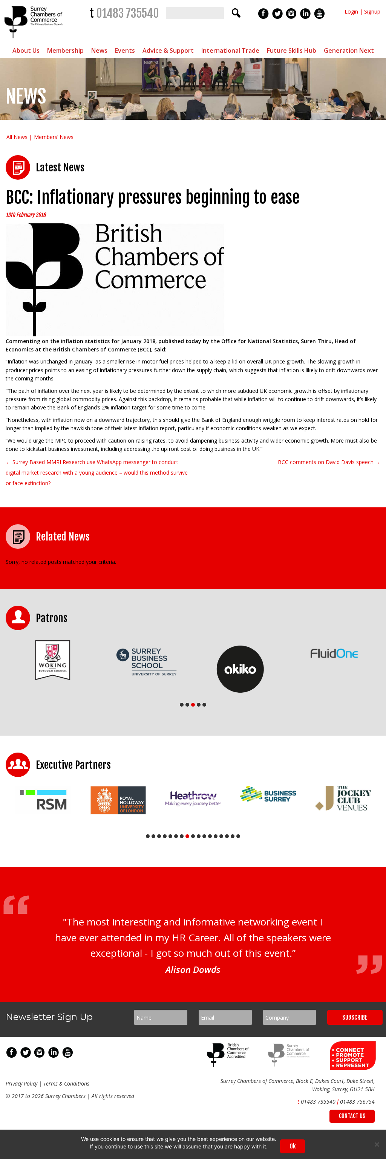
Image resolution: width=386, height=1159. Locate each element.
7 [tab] (182, 836)
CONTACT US (352, 1116)
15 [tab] (227, 836)
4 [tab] (199, 705)
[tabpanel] (53, 660)
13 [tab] (216, 836)
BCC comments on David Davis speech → (329, 462)
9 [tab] (193, 836)
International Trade (230, 50)
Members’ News (54, 136)
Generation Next (349, 50)
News (99, 50)
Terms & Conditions (66, 1083)
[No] (376, 1144)
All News (17, 136)
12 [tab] (210, 836)
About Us (26, 50)
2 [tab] (187, 705)
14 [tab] (221, 836)
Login (351, 11)
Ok (293, 1146)
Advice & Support (168, 50)
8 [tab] (187, 836)
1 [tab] (182, 705)
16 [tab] (232, 836)
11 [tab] (204, 836)
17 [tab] (238, 836)
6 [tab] (176, 836)
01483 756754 (357, 1101)
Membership (65, 50)
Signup (372, 11)
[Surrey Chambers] (34, 40)
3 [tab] (193, 705)
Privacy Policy (21, 1083)
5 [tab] (204, 705)
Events (125, 50)
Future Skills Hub (291, 50)
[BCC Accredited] (229, 1064)
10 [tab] (199, 836)
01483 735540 (127, 13)
